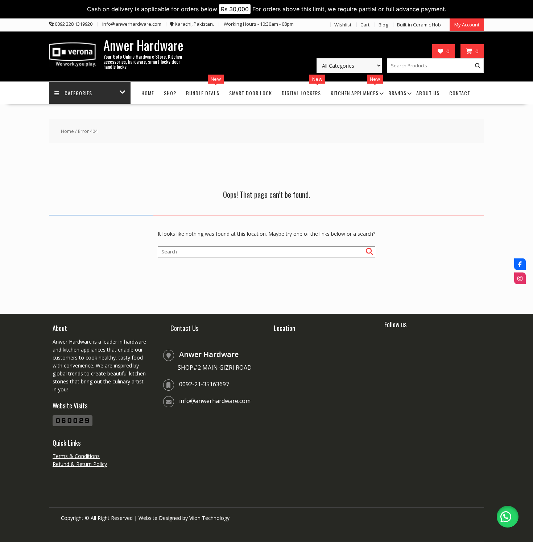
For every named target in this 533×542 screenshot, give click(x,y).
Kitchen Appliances (355, 93)
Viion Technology (209, 517)
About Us (427, 93)
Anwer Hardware (143, 45)
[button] (507, 517)
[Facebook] (520, 264)
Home (147, 93)
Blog (383, 24)
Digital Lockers (301, 93)
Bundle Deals (202, 93)
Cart (364, 24)
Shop (170, 93)
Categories (78, 93)
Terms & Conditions (76, 456)
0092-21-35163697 (204, 384)
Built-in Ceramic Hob (419, 24)
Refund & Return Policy (80, 464)
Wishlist (342, 24)
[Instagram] (520, 278)
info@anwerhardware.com (215, 401)
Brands (397, 93)
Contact (459, 93)
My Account (466, 24)
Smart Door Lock (250, 93)
